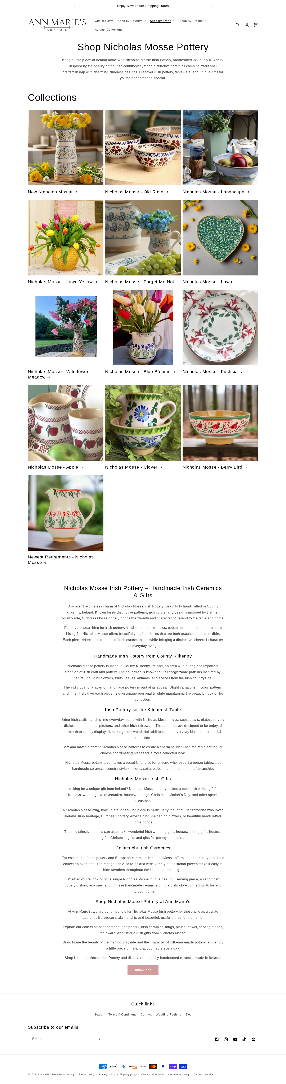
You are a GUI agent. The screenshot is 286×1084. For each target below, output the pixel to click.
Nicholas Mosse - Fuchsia (210, 371)
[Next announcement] (211, 6)
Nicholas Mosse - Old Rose (134, 191)
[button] (131, 20)
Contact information (152, 1074)
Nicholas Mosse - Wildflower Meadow (58, 374)
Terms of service (204, 1074)
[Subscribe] (98, 1039)
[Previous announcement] (74, 6)
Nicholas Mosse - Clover (131, 467)
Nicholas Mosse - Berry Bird (212, 467)
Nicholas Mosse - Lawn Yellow (60, 281)
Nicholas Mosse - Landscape (214, 191)
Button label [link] (143, 970)
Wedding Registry (168, 1014)
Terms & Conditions (122, 1014)
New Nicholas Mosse (50, 191)
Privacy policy (107, 1074)
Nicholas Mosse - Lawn (207, 281)
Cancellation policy (179, 1074)
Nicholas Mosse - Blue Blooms (137, 371)
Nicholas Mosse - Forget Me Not (139, 281)
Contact (146, 1014)
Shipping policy (128, 1074)
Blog (189, 1014)
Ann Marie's (44, 1074)
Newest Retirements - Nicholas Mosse (61, 559)
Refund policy (87, 1074)
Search (99, 1014)
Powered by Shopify (63, 1074)
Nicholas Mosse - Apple (53, 467)
